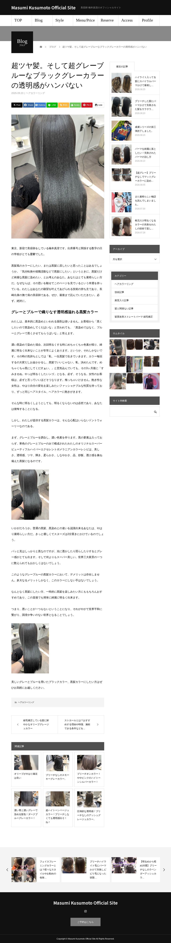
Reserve (107, 20)
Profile (147, 20)
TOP (18, 20)
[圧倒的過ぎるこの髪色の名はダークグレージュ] (118, 347)
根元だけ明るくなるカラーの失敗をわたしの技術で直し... (145, 224)
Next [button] (164, 869)
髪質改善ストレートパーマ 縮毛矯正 (134, 316)
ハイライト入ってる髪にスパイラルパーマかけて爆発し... (145, 81)
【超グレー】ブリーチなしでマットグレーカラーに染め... (145, 176)
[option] (35, 869)
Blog (39, 20)
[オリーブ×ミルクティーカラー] (118, 381)
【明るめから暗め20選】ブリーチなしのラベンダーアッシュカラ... (98, 869)
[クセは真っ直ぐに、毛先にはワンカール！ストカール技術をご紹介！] (134, 378)
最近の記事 (122, 66)
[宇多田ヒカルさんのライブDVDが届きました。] (151, 381)
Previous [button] (7, 869)
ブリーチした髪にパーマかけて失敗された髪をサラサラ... (145, 105)
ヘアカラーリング (35, 93)
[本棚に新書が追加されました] (134, 364)
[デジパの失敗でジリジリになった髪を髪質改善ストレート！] (134, 344)
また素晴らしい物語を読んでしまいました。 (145, 200)
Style (59, 20)
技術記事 (119, 292)
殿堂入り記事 (122, 300)
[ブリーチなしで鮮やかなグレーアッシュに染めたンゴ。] (151, 344)
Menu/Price (85, 20)
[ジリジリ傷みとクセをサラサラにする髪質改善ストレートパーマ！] (118, 361)
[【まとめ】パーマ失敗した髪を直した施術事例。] (151, 361)
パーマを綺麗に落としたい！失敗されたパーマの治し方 (145, 152)
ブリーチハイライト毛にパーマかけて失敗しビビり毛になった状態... (48, 869)
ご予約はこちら (85, 922)
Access (127, 20)
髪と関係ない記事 (124, 308)
